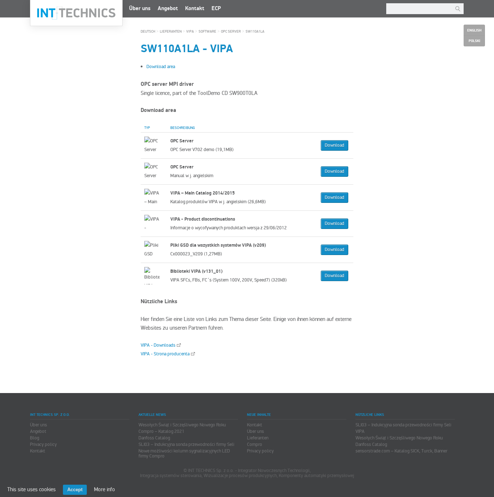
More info (104, 489)
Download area (160, 67)
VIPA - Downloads (158, 345)
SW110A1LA (255, 31)
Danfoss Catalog (154, 438)
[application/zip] (153, 145)
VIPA (190, 31)
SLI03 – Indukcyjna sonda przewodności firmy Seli (186, 444)
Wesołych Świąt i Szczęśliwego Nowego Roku (182, 425)
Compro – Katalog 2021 (161, 431)
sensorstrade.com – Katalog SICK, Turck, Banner (401, 451)
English (474, 30)
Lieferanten (171, 31)
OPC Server (231, 31)
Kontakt (194, 8)
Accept (74, 489)
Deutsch (148, 31)
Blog (34, 438)
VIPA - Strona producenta (165, 354)
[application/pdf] (153, 171)
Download (334, 145)
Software (207, 31)
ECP (216, 8)
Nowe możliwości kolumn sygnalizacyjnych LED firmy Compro (184, 453)
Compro (254, 444)
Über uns (139, 8)
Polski (474, 41)
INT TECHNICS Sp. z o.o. (76, 13)
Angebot (168, 8)
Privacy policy (43, 444)
